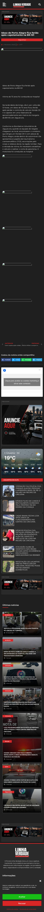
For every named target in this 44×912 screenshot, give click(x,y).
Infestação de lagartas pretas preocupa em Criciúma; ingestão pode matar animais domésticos (28, 566)
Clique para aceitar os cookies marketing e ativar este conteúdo (22, 382)
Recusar (22, 903)
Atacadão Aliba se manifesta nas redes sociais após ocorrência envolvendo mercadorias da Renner (28, 551)
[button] (40, 881)
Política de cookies (12, 909)
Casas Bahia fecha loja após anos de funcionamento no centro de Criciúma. (27, 519)
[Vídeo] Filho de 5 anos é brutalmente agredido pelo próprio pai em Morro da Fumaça (28, 504)
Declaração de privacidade (28, 909)
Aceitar (22, 897)
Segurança (22, 40)
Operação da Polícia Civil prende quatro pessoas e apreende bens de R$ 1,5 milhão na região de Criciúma (28, 490)
